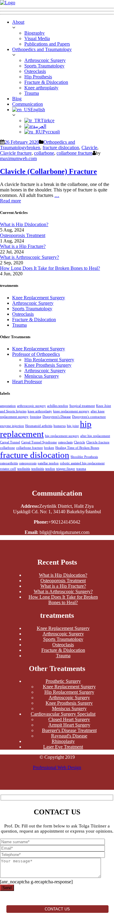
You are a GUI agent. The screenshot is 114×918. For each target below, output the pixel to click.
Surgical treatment (82, 405)
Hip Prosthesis (38, 76)
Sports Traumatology (44, 65)
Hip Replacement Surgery (49, 359)
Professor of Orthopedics (36, 354)
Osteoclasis (35, 71)
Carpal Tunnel (10, 442)
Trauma (31, 93)
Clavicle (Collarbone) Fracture (48, 171)
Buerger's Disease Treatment (69, 730)
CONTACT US (57, 909)
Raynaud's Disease (69, 735)
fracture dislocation (61, 147)
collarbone (44, 153)
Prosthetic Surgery (63, 681)
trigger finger (65, 468)
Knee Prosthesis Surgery (47, 365)
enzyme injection (12, 426)
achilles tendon (57, 405)
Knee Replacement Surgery (38, 297)
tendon (50, 468)
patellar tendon (48, 463)
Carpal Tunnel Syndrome (39, 442)
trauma (81, 468)
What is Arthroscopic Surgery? (29, 257)
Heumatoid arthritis (38, 426)
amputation (8, 405)
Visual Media (37, 38)
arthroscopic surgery (31, 405)
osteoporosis (27, 463)
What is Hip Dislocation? (24, 224)
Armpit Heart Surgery (69, 724)
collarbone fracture (74, 153)
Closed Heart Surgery (69, 719)
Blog (17, 98)
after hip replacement (95, 436)
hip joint (73, 426)
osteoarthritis (9, 463)
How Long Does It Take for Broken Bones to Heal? (50, 268)
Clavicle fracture (16, 153)
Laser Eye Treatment (63, 746)
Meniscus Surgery (41, 376)
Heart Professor (27, 381)
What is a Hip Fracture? (23, 246)
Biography (34, 33)
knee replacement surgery (71, 411)
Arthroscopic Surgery (45, 60)
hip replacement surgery (62, 436)
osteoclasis (65, 442)
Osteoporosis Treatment (22, 235)
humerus (60, 426)
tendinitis (23, 468)
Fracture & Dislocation (46, 82)
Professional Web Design (57, 767)
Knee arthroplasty (41, 87)
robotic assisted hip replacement (82, 463)
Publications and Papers (47, 43)
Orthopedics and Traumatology (42, 49)
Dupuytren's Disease (57, 416)
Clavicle (89, 147)
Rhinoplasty (63, 741)
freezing (35, 416)
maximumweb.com (18, 158)
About (18, 22)
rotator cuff (8, 468)
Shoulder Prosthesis (84, 457)
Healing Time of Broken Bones (77, 447)
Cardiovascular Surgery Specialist (63, 714)
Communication (27, 104)
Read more (10, 200)
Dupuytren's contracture (89, 416)
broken (33, 147)
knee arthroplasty (40, 411)
